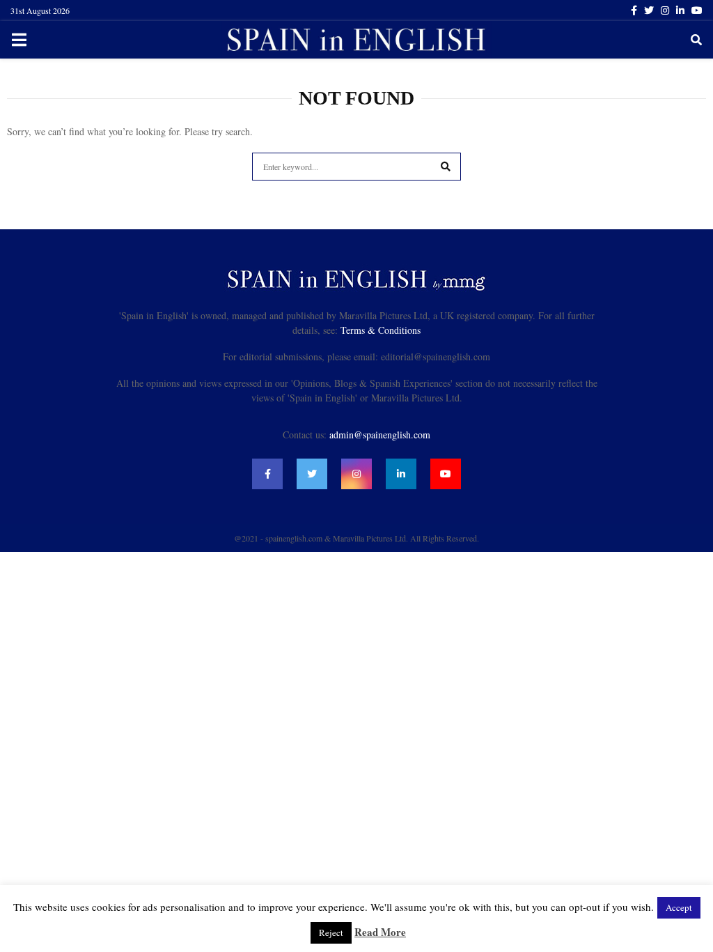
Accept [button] (679, 907)
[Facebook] (267, 474)
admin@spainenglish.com (379, 434)
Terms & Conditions (380, 330)
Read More (380, 931)
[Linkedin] (401, 474)
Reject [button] (331, 932)
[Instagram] (356, 474)
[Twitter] (312, 474)
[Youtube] (445, 474)
